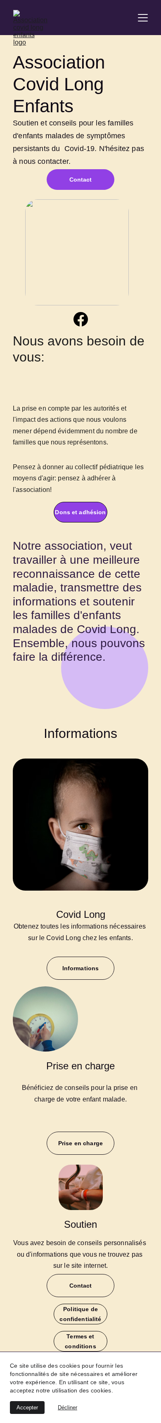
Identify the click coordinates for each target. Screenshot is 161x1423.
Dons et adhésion (80, 512)
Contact (80, 179)
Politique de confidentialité (80, 1314)
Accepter (27, 1407)
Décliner (67, 1407)
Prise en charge (80, 1143)
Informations (80, 968)
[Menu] (143, 17)
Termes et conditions (80, 1341)
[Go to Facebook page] (80, 319)
